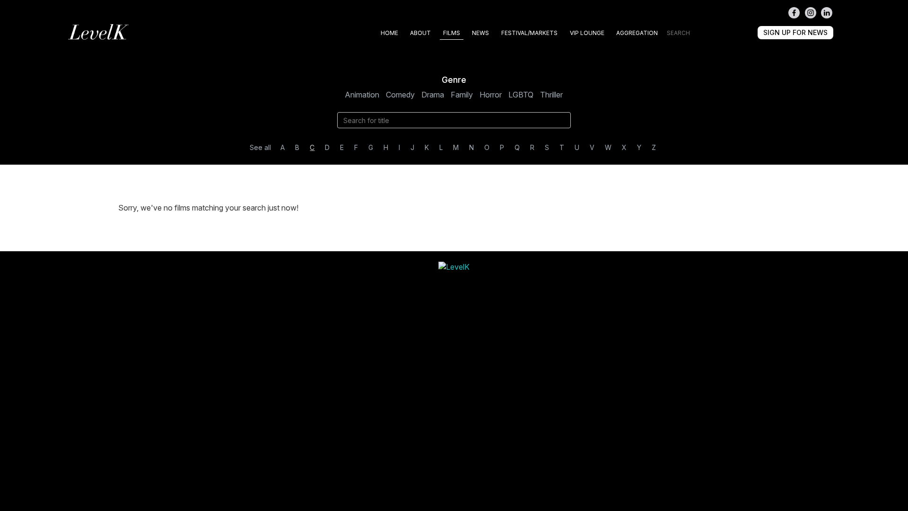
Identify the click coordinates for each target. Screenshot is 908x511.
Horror (491, 94)
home (389, 32)
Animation (362, 94)
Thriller (551, 94)
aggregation (637, 32)
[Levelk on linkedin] (826, 12)
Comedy (400, 94)
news (480, 32)
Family (462, 94)
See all (260, 147)
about (420, 32)
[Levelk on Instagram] (810, 12)
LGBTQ (520, 94)
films (451, 32)
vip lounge (587, 32)
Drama (432, 94)
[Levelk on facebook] (794, 12)
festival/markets (529, 32)
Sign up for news (795, 32)
